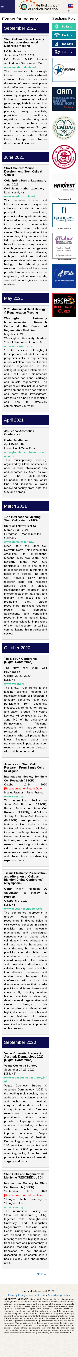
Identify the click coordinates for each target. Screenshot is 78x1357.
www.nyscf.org (14, 683)
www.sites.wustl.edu (18, 346)
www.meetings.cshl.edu (20, 196)
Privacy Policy (17, 1295)
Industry (67, 52)
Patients (67, 26)
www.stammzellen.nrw (19, 541)
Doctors (67, 35)
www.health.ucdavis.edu (21, 67)
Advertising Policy (59, 1295)
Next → (41, 1274)
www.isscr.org (13, 796)
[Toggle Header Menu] (7, 6)
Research (67, 43)
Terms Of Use (36, 1295)
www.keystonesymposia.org (23, 908)
